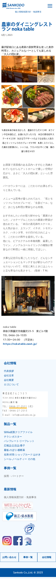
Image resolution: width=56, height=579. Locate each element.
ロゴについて (11, 384)
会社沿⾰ (9, 375)
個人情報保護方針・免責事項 (28, 11)
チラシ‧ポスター (13, 436)
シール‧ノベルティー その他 (19, 459)
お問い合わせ (9, 557)
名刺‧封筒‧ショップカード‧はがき (22, 454)
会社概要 (9, 380)
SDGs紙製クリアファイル (18, 432)
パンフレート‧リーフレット (19, 441)
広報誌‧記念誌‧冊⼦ (14, 445)
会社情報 (46, 557)
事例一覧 (28, 557)
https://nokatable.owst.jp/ (20, 344)
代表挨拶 (9, 371)
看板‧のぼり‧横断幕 (14, 450)
